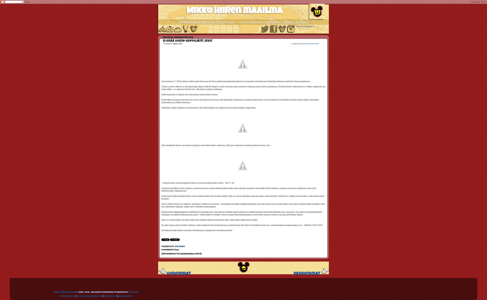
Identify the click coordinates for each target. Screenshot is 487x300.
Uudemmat (178, 274)
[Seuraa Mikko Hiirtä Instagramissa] (291, 32)
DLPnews (180, 247)
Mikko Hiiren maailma (235, 11)
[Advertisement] (87, 285)
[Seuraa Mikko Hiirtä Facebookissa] (274, 32)
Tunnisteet (110, 296)
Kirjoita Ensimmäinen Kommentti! (306, 44)
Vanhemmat (307, 274)
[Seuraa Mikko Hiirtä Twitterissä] (265, 32)
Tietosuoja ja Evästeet (90, 296)
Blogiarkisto (125, 296)
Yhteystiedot (68, 296)
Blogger (134, 292)
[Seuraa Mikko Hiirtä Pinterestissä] (282, 32)
